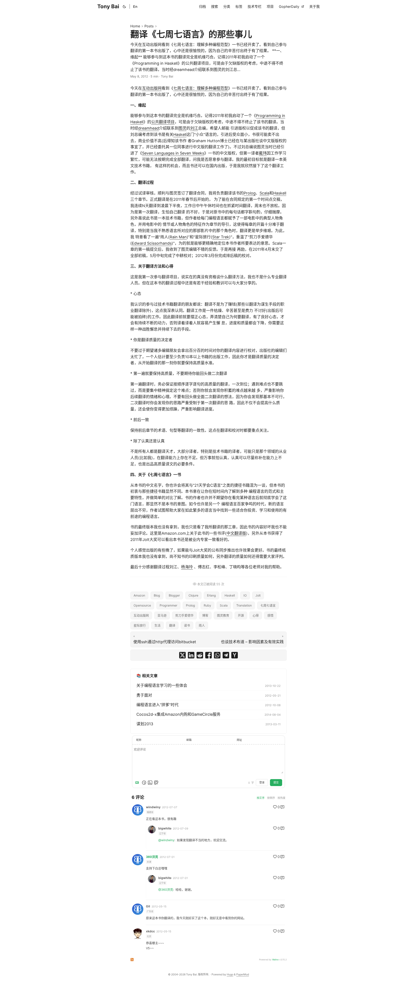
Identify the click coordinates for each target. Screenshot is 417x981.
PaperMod (242, 974)
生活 (157, 625)
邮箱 (189, 740)
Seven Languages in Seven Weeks (173, 153)
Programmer (168, 605)
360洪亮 (152, 856)
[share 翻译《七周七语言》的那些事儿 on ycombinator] (234, 655)
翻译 (172, 625)
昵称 (138, 740)
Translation (244, 605)
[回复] (282, 807)
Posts (149, 26)
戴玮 (263, 153)
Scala (264, 193)
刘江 (194, 128)
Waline (275, 959)
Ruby (207, 605)
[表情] (144, 782)
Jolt (258, 595)
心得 (256, 615)
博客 (205, 615)
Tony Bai (108, 6)
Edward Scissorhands (152, 243)
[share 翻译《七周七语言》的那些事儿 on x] (182, 655)
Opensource (142, 605)
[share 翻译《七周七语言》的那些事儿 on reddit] (200, 655)
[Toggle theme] (124, 6)
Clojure (193, 595)
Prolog (250, 193)
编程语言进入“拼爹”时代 (157, 704)
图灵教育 (223, 615)
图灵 (182, 128)
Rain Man (178, 237)
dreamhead (148, 128)
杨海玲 (187, 567)
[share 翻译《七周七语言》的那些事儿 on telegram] (226, 655)
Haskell (179, 134)
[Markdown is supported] (138, 782)
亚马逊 (162, 615)
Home (135, 26)
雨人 (202, 625)
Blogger (174, 595)
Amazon (139, 595)
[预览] (156, 782)
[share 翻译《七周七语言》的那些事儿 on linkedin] (191, 655)
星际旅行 (140, 625)
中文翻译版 (236, 533)
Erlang (211, 595)
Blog (157, 595)
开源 (241, 615)
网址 (239, 740)
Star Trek (220, 237)
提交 (276, 782)
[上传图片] (150, 782)
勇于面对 (144, 695)
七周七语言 (268, 605)
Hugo (230, 974)
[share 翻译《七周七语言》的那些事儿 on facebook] (208, 655)
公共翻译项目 (163, 122)
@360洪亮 (165, 889)
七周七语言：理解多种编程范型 (200, 88)
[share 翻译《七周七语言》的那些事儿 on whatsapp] (217, 655)
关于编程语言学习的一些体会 (161, 685)
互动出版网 (152, 88)
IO (245, 595)
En (135, 6)
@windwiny (166, 840)
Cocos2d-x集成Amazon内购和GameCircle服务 (178, 714)
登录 (262, 782)
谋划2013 (144, 724)
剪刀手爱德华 (184, 615)
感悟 (270, 615)
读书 (187, 625)
